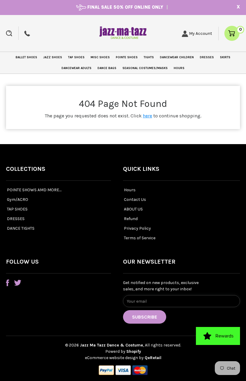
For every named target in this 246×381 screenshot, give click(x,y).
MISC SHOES (100, 57)
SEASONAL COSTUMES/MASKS (145, 68)
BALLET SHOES (26, 57)
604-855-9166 (27, 33)
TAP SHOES (76, 57)
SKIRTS (225, 57)
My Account (200, 33)
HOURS (179, 68)
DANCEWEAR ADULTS (77, 68)
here (147, 116)
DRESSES (207, 57)
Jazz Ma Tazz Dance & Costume (111, 345)
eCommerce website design (112, 357)
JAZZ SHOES (52, 57)
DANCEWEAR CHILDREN (177, 57)
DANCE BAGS (107, 68)
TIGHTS (149, 57)
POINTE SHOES (127, 57)
